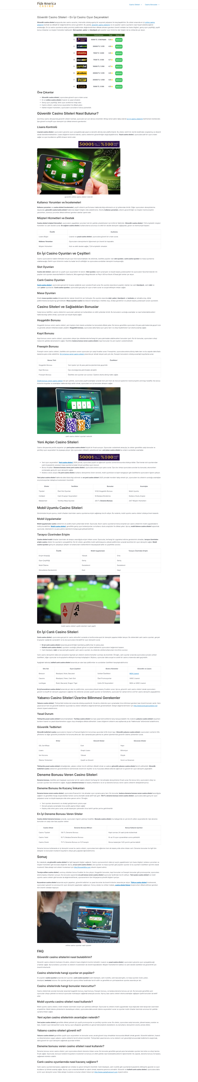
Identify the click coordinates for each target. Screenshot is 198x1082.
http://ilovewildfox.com (82, 867)
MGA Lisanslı (134, 674)
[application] (141, 5)
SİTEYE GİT (119, 39)
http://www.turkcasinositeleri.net (145, 706)
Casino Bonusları (151, 5)
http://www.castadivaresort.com (106, 1072)
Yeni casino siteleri (66, 462)
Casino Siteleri (134, 5)
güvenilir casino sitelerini (101, 25)
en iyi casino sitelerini (135, 119)
